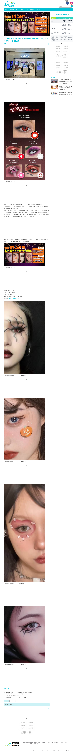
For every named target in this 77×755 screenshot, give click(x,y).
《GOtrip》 (48, 742)
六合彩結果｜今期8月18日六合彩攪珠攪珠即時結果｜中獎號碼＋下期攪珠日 (65, 81)
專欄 (26, 9)
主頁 (6, 9)
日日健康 (12, 9)
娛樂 (22, 9)
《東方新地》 (61, 742)
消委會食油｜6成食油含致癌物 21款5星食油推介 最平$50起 (66, 94)
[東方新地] (21, 4)
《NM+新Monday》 (54, 742)
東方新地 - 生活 (7, 45)
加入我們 (39, 9)
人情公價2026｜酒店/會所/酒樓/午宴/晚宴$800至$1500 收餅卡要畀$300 (66, 88)
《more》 (66, 742)
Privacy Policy (69, 751)
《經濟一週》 (35, 743)
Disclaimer (63, 751)
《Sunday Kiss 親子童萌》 (28, 743)
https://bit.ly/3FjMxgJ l (14, 298)
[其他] (49, 44)
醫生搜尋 (32, 9)
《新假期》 (44, 742)
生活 (17, 9)
